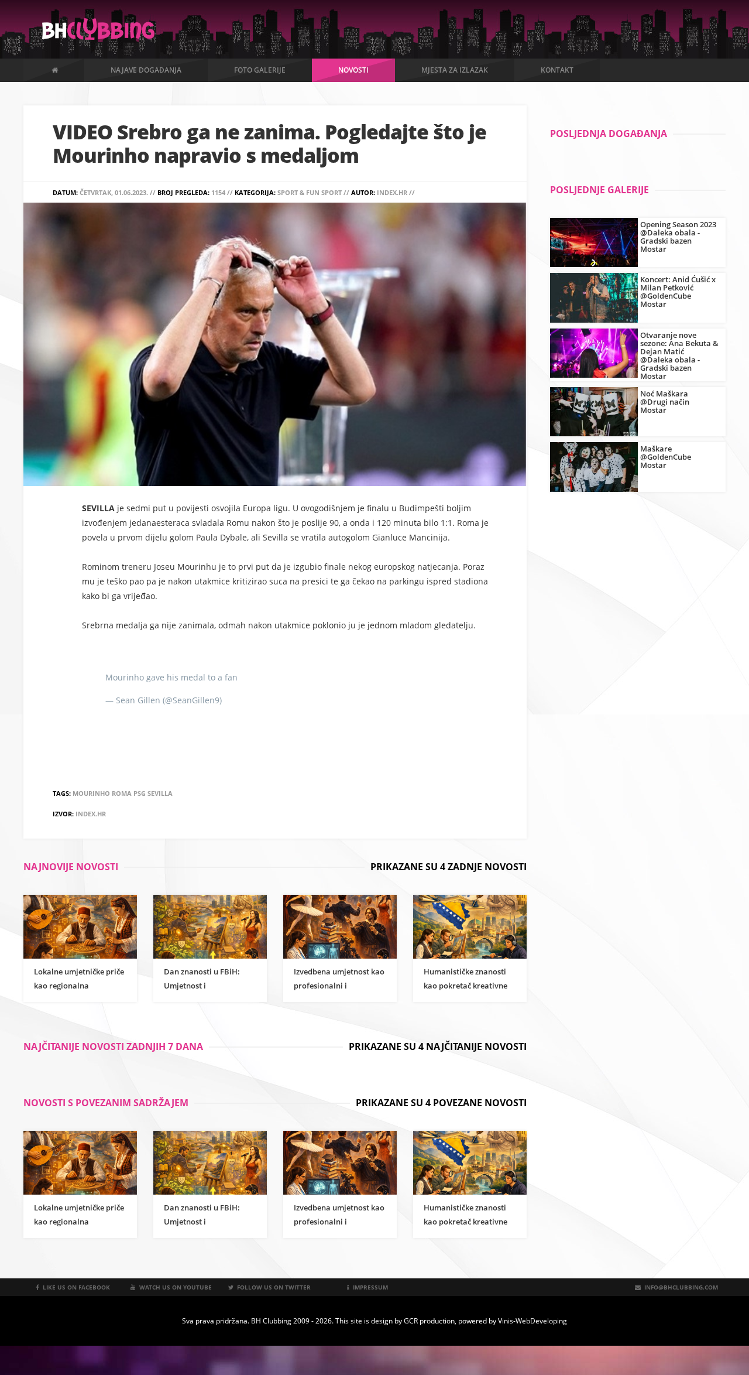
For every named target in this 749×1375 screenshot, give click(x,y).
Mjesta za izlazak (454, 70)
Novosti (353, 70)
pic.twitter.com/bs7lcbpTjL (291, 677)
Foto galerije (260, 70)
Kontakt (557, 70)
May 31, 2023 (249, 700)
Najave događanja (146, 70)
